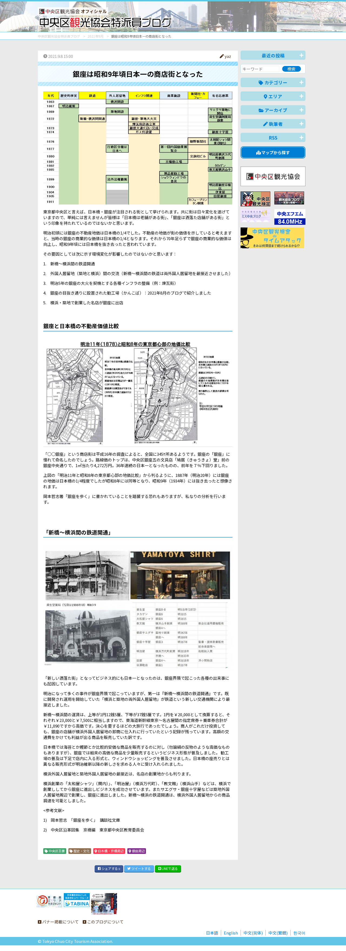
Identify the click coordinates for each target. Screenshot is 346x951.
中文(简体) (253, 933)
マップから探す (275, 152)
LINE (169, 868)
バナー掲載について (60, 921)
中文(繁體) (278, 933)
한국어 (299, 933)
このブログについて (105, 921)
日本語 (212, 933)
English (231, 933)
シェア (110, 868)
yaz (227, 56)
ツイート (141, 868)
